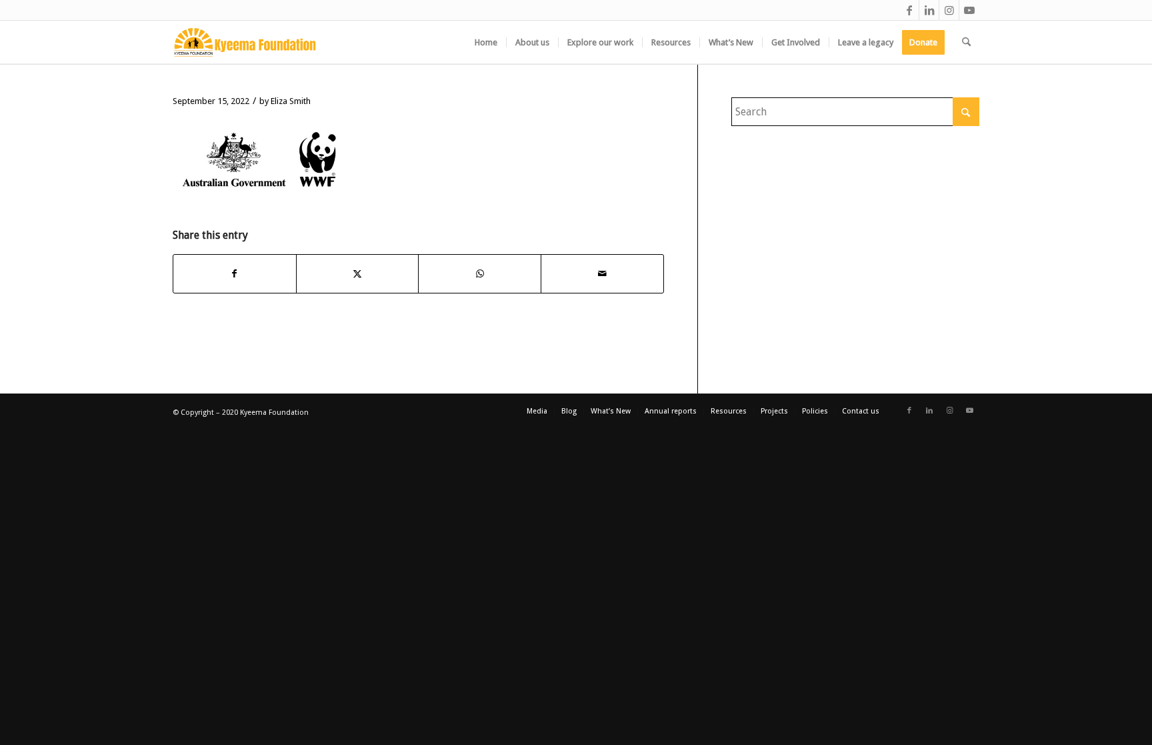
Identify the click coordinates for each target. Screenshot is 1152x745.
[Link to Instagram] (949, 10)
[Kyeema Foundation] (245, 42)
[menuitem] (486, 42)
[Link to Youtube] (969, 10)
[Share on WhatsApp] (480, 273)
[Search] (966, 42)
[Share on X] (358, 273)
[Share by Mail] (602, 273)
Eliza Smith (291, 101)
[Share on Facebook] (234, 273)
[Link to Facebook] (909, 10)
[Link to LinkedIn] (929, 10)
